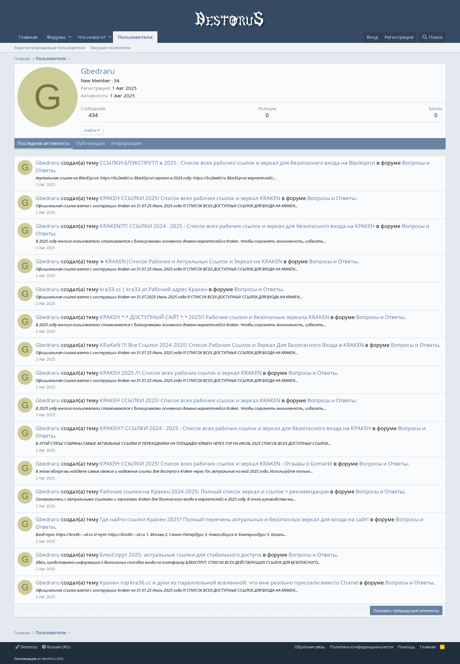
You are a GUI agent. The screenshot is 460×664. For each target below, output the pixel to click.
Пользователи (135, 37)
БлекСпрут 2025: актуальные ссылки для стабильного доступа (181, 554)
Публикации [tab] (90, 143)
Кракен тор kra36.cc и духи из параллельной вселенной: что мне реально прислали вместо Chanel (229, 582)
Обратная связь (309, 647)
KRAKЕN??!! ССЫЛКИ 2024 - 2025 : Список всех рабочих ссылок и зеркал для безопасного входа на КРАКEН (237, 225)
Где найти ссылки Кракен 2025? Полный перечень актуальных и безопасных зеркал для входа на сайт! (234, 519)
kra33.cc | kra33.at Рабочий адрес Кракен (153, 289)
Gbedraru (48, 162)
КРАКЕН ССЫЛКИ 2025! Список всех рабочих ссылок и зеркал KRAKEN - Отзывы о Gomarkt (216, 463)
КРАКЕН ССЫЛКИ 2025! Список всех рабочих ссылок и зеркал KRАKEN (190, 198)
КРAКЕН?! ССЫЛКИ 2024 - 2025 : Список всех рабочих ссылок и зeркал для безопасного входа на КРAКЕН (235, 428)
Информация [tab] (126, 143)
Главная (28, 37)
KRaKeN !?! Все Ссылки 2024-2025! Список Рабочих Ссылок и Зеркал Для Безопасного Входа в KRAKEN (232, 344)
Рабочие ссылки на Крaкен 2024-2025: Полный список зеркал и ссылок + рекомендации (214, 491)
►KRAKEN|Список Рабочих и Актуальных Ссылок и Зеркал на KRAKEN (191, 261)
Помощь (406, 647)
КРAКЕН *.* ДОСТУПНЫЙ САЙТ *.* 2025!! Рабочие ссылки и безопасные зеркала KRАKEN (214, 317)
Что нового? (92, 37)
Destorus (28, 647)
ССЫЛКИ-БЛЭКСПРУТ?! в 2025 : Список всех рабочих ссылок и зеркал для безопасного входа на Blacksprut (237, 162)
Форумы (56, 37)
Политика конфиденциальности (361, 647)
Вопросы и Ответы (331, 198)
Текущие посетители (110, 47)
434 (93, 115)
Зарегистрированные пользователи (49, 47)
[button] (70, 37)
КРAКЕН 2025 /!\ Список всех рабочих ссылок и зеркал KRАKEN (181, 372)
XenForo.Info (53, 658)
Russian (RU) (58, 647)
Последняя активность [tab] (44, 143)
